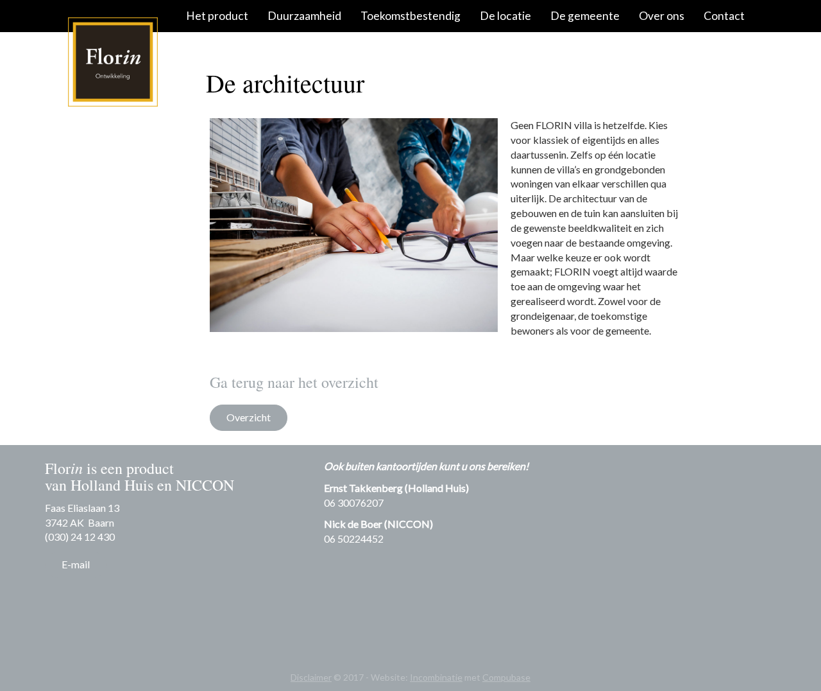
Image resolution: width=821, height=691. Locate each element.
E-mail (76, 564)
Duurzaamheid (304, 15)
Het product (217, 15)
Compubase (506, 677)
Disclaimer (311, 677)
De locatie (505, 15)
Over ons (661, 15)
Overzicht (248, 417)
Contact (724, 15)
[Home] (112, 62)
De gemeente (585, 15)
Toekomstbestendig (410, 15)
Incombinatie (436, 677)
